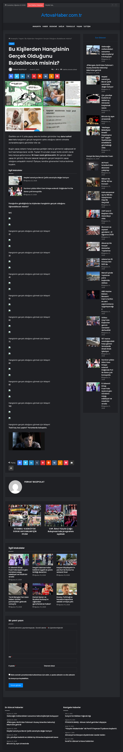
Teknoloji (70, 26)
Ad (10, 657)
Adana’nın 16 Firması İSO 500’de (107, 261)
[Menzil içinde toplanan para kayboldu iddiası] (93, 276)
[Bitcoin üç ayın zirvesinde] (93, 119)
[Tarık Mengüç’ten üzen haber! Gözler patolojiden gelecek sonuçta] (19, 589)
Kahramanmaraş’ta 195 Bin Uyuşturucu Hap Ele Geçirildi (107, 197)
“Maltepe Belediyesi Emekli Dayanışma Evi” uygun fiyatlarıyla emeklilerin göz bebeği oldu (106, 137)
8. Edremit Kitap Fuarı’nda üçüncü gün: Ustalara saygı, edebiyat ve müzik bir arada (18, 572)
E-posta (12, 666)
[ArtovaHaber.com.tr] (61, 15)
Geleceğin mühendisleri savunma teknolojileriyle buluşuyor (107, 51)
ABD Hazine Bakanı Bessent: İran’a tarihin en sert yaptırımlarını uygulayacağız (107, 300)
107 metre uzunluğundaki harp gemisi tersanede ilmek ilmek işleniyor (107, 345)
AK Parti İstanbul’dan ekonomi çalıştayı (107, 166)
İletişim (87, 26)
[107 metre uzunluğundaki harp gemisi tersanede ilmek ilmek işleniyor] (93, 342)
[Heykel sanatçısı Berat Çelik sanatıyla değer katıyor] (15, 180)
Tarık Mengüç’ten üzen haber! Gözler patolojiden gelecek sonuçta (19, 600)
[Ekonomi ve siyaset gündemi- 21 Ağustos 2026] (93, 230)
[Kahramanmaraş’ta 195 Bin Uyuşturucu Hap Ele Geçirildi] (93, 195)
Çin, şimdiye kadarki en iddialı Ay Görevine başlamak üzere (106, 101)
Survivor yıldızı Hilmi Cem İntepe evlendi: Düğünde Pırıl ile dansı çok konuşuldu (107, 367)
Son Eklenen (100, 38)
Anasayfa (37, 26)
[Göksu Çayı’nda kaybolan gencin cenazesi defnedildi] (93, 320)
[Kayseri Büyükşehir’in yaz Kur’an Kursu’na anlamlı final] (67, 559)
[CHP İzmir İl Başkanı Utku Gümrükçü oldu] (93, 214)
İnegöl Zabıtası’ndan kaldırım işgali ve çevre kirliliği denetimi (43, 569)
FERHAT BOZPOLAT (20, 69)
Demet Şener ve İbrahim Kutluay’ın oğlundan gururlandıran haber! (42, 600)
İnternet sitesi (49, 666)
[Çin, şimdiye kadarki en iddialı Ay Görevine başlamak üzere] (93, 98)
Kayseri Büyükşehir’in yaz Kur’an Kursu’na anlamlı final (66, 569)
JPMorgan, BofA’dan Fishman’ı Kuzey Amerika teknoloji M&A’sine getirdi (99, 67)
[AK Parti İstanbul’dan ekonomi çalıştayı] (93, 165)
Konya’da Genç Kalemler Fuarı (99, 156)
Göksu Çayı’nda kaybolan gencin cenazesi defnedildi (106, 323)
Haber (45, 26)
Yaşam (79, 26)
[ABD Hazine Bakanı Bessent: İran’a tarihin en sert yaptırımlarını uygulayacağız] (93, 294)
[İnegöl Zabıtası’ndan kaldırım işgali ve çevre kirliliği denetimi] (43, 559)
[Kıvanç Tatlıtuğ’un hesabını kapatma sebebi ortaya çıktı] (67, 589)
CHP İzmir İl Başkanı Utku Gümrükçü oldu (107, 215)
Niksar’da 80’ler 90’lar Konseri (106, 181)
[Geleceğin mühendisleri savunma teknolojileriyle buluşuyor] (93, 49)
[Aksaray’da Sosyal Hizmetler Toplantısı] (93, 246)
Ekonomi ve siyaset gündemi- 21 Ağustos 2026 (107, 231)
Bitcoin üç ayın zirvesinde (107, 117)
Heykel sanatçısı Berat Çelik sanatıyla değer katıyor (64, 5)
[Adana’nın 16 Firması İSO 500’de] (93, 262)
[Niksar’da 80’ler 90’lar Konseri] (93, 182)
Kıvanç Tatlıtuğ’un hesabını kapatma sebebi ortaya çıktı (65, 599)
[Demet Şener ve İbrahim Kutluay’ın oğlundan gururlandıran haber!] (43, 589)
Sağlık (61, 26)
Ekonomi (53, 26)
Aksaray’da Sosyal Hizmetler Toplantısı (106, 247)
